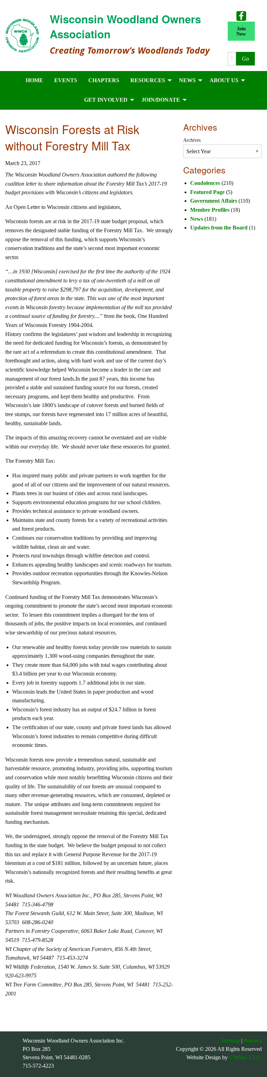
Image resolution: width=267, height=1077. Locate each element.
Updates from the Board (219, 228)
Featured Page (207, 192)
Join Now (241, 31)
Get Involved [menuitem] (106, 100)
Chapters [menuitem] (103, 80)
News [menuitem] (187, 80)
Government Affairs (213, 201)
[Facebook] (241, 16)
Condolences (205, 183)
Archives (192, 140)
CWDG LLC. (245, 1057)
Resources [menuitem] (147, 80)
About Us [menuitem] (224, 80)
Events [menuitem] (65, 80)
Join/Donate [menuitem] (160, 100)
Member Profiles (209, 210)
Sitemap (230, 1041)
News (196, 219)
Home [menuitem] (34, 80)
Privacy (253, 1041)
